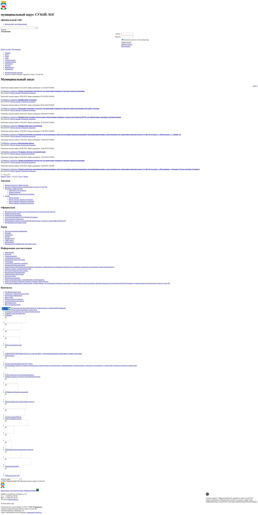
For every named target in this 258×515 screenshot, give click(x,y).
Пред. (9, 176)
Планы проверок (14, 192)
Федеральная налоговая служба (15, 222)
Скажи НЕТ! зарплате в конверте (16, 263)
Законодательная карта (12, 213)
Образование (9, 252)
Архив (7, 196)
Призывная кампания (12, 278)
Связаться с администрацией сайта (17, 294)
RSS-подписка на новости (14, 299)
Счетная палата (10, 60)
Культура (8, 254)
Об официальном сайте (13, 292)
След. (20, 176)
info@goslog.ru (13, 499)
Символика (9, 235)
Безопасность (9, 67)
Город (7, 54)
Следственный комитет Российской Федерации (21, 217)
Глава (7, 56)
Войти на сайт (6, 49)
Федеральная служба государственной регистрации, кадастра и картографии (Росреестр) (35, 221)
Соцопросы (9, 261)
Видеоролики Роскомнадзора (15, 272)
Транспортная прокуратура (14, 219)
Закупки (8, 65)
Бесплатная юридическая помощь (16, 270)
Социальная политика (12, 258)
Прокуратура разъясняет (13, 215)
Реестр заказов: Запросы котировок (22, 154)
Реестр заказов (14, 198)
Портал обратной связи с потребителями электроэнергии (24, 280)
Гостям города (10, 238)
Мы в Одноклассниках (13, 304)
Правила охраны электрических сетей (18, 269)
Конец (26, 176)
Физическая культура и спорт (15, 260)
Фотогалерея (9, 242)
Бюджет (7, 236)
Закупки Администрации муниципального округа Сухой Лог (26, 187)
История (8, 233)
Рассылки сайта (10, 276)
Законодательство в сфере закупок (16, 185)
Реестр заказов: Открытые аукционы (23, 93)
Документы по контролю (17, 190)
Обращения (9, 69)
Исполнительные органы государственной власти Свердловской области (30, 212)
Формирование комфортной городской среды (20, 244)
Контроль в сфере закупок (14, 189)
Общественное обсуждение (14, 274)
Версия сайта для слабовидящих (16, 24)
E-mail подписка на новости (14, 301)
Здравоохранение (11, 256)
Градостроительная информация (16, 231)
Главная (7, 53)
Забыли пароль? (126, 44)
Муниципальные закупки (13, 72)
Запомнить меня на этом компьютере (136, 40)
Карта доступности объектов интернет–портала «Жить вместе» (26, 281)
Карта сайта (9, 297)
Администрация (10, 62)
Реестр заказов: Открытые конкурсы (21, 203)
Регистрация (125, 46)
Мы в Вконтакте (10, 303)
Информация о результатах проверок (21, 194)
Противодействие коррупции (15, 265)
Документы (9, 64)
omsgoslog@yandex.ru (34, 512)
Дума (6, 58)
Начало (3, 176)
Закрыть (3, 30)
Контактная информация (13, 295)
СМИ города (9, 240)
